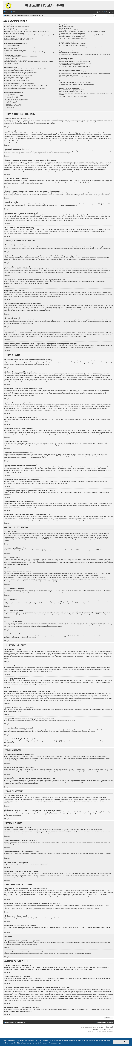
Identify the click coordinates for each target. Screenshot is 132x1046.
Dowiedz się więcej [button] (55, 1043)
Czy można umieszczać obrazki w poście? (16, 99)
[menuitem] (13, 12)
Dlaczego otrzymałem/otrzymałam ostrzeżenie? (18, 82)
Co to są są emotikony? (11, 97)
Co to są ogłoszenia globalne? (13, 101)
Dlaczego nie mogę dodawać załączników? (17, 80)
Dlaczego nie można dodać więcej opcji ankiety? (18, 75)
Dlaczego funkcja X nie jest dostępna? (70, 91)
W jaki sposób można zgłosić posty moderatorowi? (19, 83)
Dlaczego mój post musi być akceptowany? (17, 87)
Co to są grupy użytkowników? (68, 30)
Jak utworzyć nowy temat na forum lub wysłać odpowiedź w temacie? (25, 69)
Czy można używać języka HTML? (13, 96)
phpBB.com (55, 296)
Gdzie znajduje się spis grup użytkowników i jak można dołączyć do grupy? (82, 31)
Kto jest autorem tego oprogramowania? (71, 90)
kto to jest (62, 991)
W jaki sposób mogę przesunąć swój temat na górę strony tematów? (24, 88)
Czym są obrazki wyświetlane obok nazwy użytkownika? (20, 57)
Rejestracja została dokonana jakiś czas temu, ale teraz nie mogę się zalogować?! (29, 35)
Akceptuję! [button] (121, 1042)
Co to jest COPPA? (9, 28)
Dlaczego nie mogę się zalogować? (14, 33)
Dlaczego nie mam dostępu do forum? (15, 79)
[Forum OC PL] (13, 5)
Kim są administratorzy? (66, 26)
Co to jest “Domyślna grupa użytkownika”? (72, 36)
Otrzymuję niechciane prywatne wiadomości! (73, 45)
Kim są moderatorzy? (65, 28)
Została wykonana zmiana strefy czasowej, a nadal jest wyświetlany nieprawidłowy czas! (29, 52)
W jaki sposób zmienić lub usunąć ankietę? (17, 77)
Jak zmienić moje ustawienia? (13, 45)
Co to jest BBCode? (9, 94)
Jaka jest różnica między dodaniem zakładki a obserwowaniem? (78, 72)
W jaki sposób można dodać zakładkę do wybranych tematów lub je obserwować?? (84, 73)
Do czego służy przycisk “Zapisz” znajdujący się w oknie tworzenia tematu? (26, 85)
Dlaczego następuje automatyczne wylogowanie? (19, 38)
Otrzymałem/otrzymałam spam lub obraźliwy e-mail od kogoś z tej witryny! (82, 47)
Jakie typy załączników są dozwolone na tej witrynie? (75, 82)
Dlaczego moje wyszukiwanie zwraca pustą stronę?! (75, 63)
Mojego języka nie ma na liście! (13, 55)
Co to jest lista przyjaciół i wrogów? (69, 52)
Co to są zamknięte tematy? (12, 106)
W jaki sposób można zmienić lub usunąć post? (18, 70)
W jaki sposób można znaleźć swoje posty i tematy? (75, 66)
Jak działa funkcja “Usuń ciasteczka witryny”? (17, 40)
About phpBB (88, 969)
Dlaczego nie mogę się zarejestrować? (15, 30)
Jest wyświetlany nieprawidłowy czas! (15, 50)
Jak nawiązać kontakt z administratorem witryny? (74, 96)
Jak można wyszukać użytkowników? (70, 65)
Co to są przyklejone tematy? (12, 104)
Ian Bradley (110, 1026)
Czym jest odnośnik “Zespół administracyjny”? (73, 38)
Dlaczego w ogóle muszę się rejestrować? (16, 26)
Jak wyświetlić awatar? (10, 58)
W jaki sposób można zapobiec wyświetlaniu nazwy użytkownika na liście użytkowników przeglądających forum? (30, 47)
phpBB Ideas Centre (104, 978)
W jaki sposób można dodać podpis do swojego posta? (21, 72)
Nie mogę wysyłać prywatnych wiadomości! (72, 44)
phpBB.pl (35, 296)
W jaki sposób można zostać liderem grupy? (72, 33)
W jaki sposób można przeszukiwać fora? (71, 60)
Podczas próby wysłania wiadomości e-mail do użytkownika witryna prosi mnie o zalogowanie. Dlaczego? (28, 62)
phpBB (94, 1027)
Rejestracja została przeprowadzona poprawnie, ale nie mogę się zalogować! (27, 31)
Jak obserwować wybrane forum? (69, 75)
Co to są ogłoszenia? (10, 102)
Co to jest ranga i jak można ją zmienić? (16, 60)
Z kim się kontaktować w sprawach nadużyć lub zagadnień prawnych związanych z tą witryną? (85, 94)
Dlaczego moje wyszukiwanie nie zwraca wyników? (74, 61)
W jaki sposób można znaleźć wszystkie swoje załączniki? (76, 84)
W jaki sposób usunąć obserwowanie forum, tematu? (75, 77)
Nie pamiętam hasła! (10, 36)
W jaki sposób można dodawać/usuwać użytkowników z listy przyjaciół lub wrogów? (85, 54)
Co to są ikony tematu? (11, 107)
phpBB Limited (60, 967)
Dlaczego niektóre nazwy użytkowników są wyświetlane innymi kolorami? (81, 35)
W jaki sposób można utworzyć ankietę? (16, 74)
